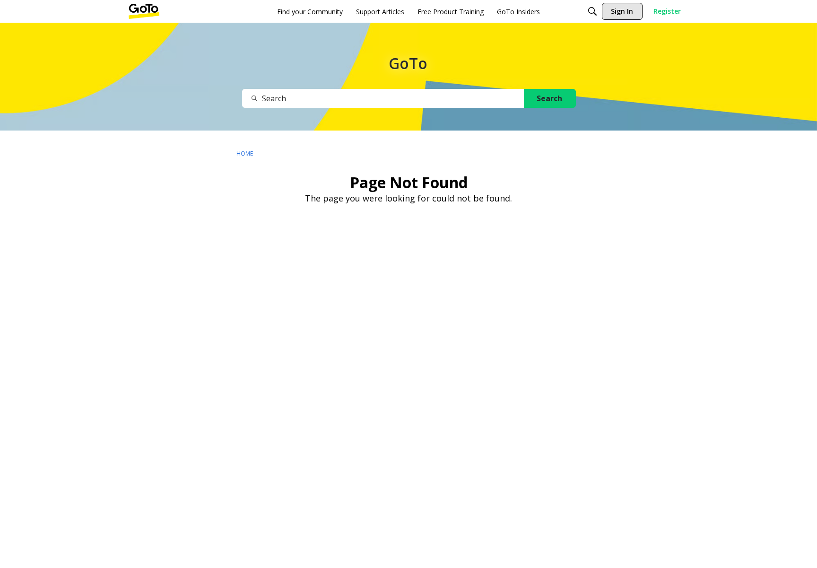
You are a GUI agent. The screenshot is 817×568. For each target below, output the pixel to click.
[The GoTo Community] (144, 11)
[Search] (592, 11)
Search (549, 98)
